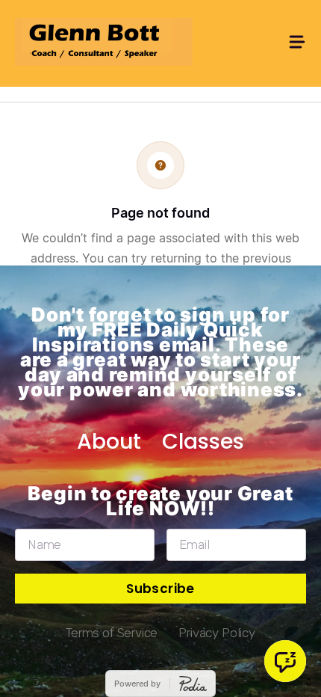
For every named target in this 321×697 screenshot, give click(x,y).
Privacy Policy (216, 632)
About (109, 441)
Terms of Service (112, 632)
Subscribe (160, 589)
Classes (203, 441)
